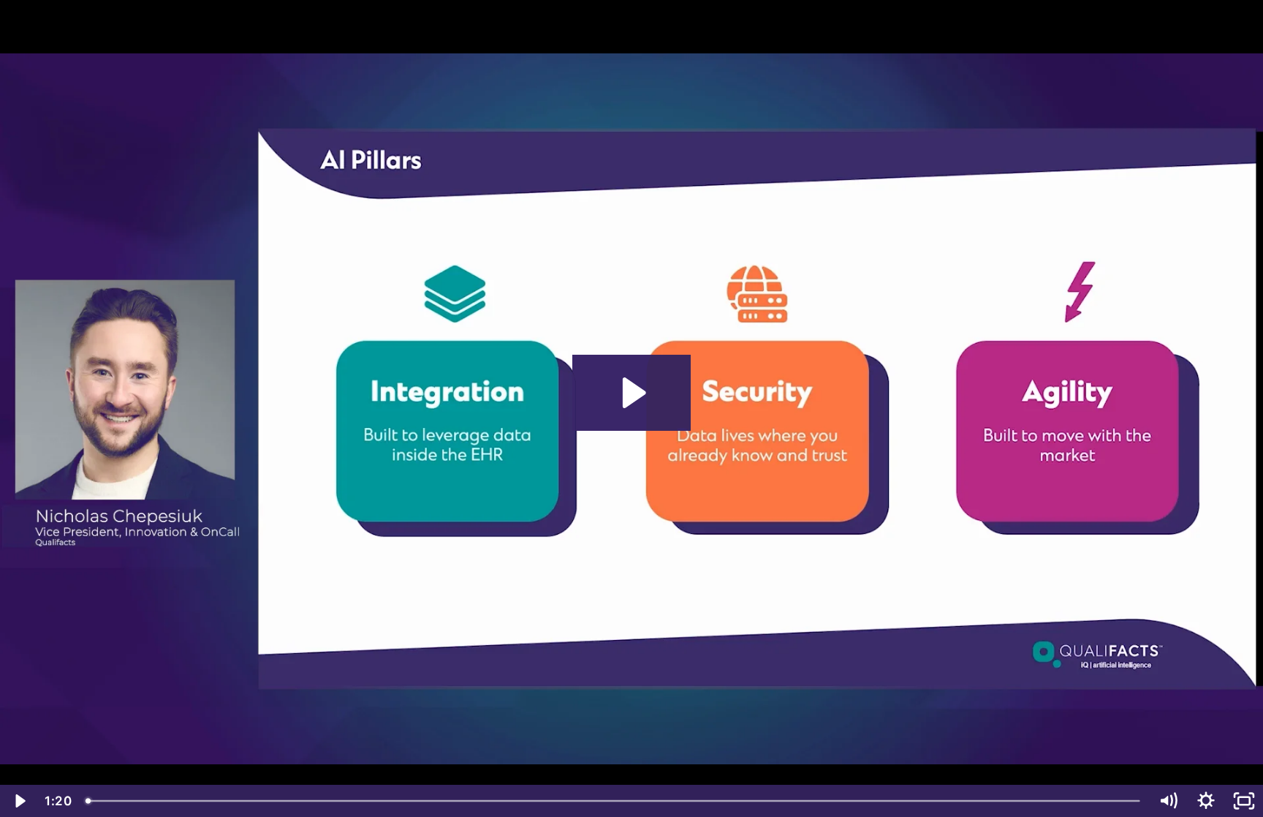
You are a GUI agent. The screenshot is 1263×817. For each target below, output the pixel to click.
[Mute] (1168, 801)
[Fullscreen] (1244, 801)
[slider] (613, 801)
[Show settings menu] (1206, 801)
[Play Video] (19, 801)
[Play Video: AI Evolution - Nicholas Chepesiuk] (631, 393)
